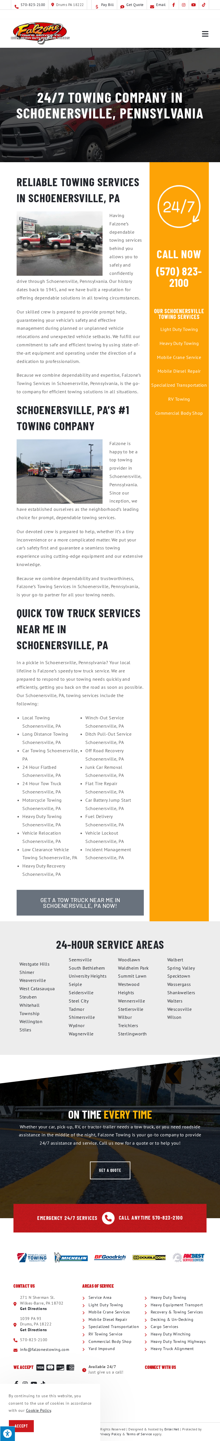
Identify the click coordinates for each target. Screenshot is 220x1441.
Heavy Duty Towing (179, 343)
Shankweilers (181, 992)
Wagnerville (81, 1034)
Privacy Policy (110, 1434)
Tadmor (76, 1009)
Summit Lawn (132, 976)
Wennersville (131, 1001)
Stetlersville (131, 1009)
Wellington (30, 1021)
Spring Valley (181, 968)
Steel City (79, 1001)
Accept (21, 1426)
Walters (175, 1001)
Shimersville (82, 1017)
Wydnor (77, 1025)
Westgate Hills (34, 964)
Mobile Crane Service (179, 357)
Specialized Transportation (179, 385)
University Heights (88, 976)
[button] (110, 1170)
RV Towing (179, 399)
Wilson (174, 1017)
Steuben (28, 997)
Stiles (25, 1030)
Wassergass (179, 984)
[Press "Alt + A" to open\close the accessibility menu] (7, 1433)
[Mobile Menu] (205, 33)
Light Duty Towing (179, 329)
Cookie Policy (38, 1410)
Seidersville (81, 992)
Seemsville (80, 959)
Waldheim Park (133, 968)
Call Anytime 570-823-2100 (151, 1217)
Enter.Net (171, 1429)
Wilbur (125, 1017)
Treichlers (128, 1025)
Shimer (26, 972)
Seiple (75, 984)
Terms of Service (139, 1434)
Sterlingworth (132, 1034)
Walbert (175, 959)
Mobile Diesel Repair (179, 371)
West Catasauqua (37, 988)
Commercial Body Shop (179, 413)
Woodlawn (129, 959)
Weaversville (32, 980)
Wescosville (179, 1009)
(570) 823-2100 (179, 276)
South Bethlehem (87, 968)
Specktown (178, 976)
